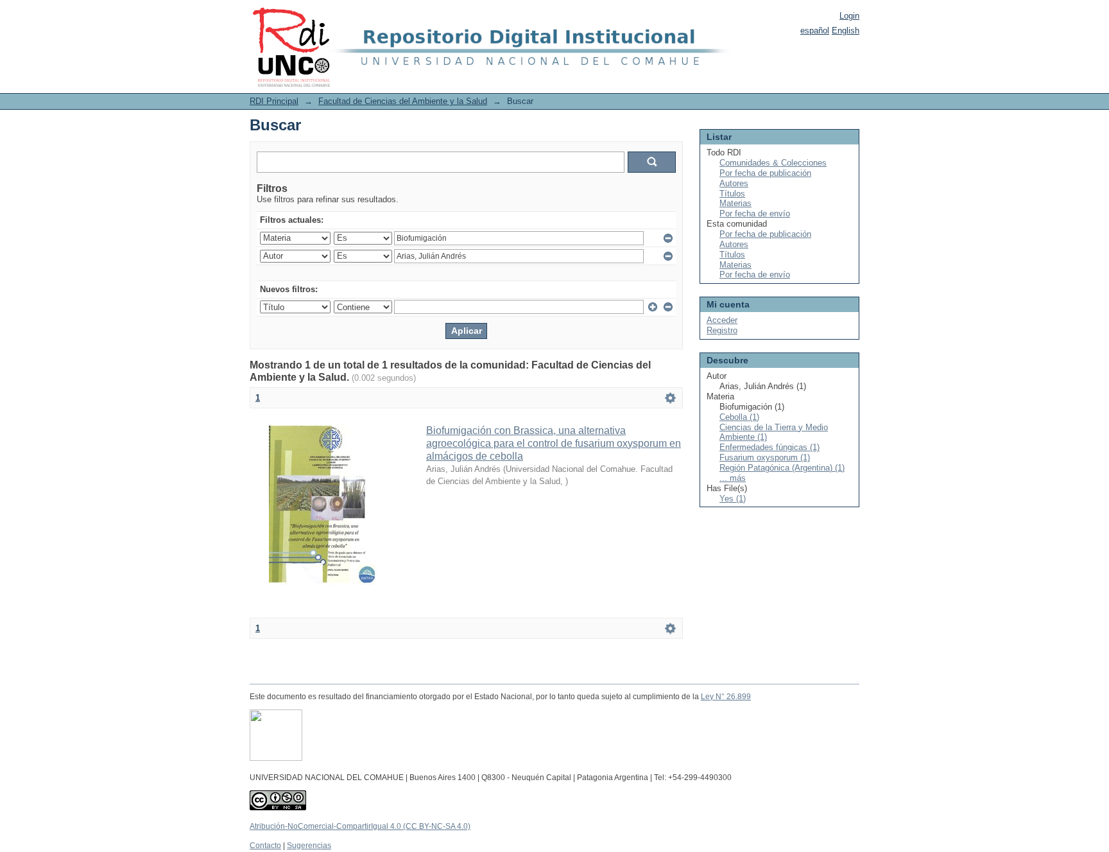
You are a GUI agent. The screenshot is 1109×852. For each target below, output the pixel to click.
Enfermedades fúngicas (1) (769, 447)
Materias (735, 203)
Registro (722, 330)
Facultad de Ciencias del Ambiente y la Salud (402, 101)
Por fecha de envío (754, 213)
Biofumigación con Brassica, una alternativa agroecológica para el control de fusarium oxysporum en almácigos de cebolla (553, 443)
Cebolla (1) (739, 417)
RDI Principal (274, 101)
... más (732, 478)
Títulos (732, 193)
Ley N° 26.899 (726, 696)
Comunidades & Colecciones (773, 163)
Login (849, 16)
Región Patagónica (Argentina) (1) (782, 468)
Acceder (722, 320)
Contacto (265, 845)
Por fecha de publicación (765, 173)
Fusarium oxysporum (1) (764, 457)
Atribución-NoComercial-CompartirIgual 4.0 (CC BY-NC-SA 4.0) (360, 826)
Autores (733, 183)
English (845, 30)
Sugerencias (309, 845)
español (814, 30)
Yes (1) (732, 498)
